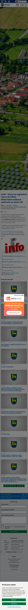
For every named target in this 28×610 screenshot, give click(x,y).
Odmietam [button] (14, 603)
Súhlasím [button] (13, 600)
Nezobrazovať (18, 295)
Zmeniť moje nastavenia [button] (14, 606)
